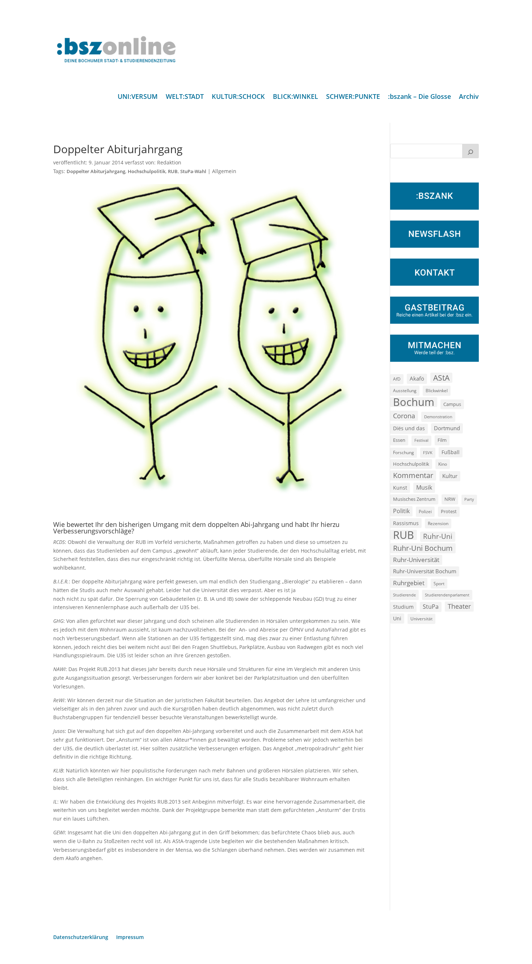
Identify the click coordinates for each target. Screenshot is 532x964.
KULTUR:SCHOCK (238, 97)
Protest (449, 511)
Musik (424, 487)
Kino (442, 464)
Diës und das (409, 428)
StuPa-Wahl (193, 171)
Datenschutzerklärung (80, 937)
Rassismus (406, 523)
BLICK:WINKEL (295, 97)
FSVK (427, 452)
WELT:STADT (185, 97)
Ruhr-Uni (437, 536)
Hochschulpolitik (146, 171)
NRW (449, 499)
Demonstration (438, 416)
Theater (459, 606)
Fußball (451, 452)
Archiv (469, 97)
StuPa (431, 607)
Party (469, 499)
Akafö (417, 378)
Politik (401, 511)
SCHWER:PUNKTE (353, 97)
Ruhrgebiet (409, 583)
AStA (441, 378)
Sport (439, 584)
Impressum (130, 937)
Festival (421, 440)
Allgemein (224, 171)
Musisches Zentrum (414, 499)
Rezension (438, 523)
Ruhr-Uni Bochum (423, 548)
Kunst (400, 487)
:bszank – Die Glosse (419, 97)
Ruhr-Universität (416, 559)
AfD (397, 379)
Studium (403, 606)
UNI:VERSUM (138, 97)
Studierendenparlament (447, 595)
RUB (173, 171)
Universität (421, 618)
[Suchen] (470, 151)
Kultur (449, 475)
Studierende (404, 595)
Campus (452, 404)
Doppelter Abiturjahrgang (96, 171)
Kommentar (413, 475)
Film (442, 440)
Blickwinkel (437, 390)
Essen (399, 440)
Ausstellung (405, 390)
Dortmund (447, 428)
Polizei (425, 511)
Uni (397, 618)
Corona (404, 415)
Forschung (403, 452)
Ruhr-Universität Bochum (424, 571)
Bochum (413, 402)
